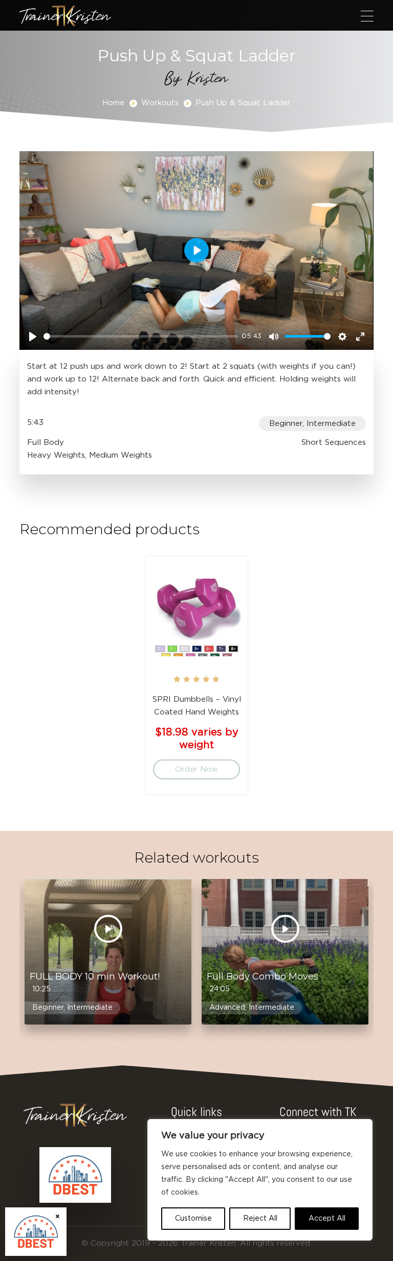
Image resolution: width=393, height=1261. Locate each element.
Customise (193, 1218)
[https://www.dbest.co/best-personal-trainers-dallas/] (75, 1175)
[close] (57, 1216)
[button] (367, 16)
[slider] (140, 336)
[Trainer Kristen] (65, 16)
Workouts (160, 103)
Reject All (260, 1218)
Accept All (327, 1218)
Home (113, 103)
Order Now (196, 769)
